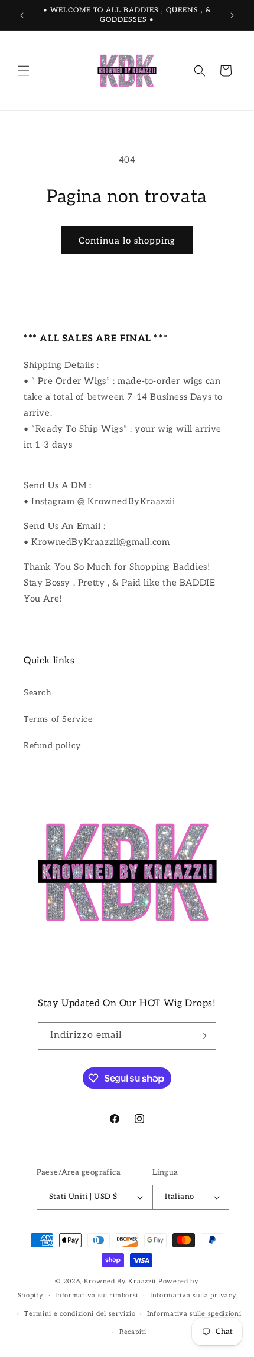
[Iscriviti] (203, 1036)
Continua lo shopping (127, 240)
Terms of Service (58, 719)
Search (38, 693)
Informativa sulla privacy (193, 1295)
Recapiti (132, 1332)
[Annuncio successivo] (232, 15)
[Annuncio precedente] (22, 15)
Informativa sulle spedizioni (194, 1313)
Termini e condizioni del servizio (79, 1313)
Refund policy (52, 746)
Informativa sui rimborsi (96, 1295)
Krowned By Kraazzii (120, 1281)
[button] (24, 71)
